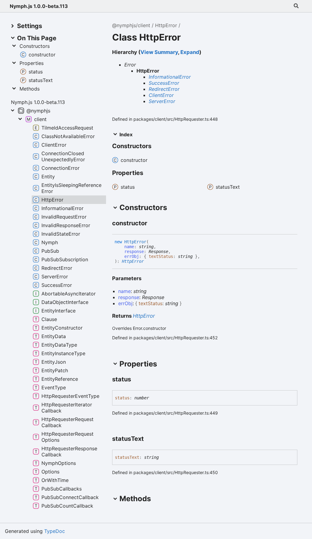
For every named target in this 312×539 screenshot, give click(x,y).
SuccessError (164, 83)
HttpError (166, 25)
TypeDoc (54, 531)
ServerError (162, 101)
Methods (30, 89)
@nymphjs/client (131, 25)
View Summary (159, 52)
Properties (32, 63)
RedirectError (164, 89)
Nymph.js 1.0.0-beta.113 (39, 6)
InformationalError (170, 77)
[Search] (296, 6)
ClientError (161, 95)
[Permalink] (153, 224)
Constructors (35, 46)
